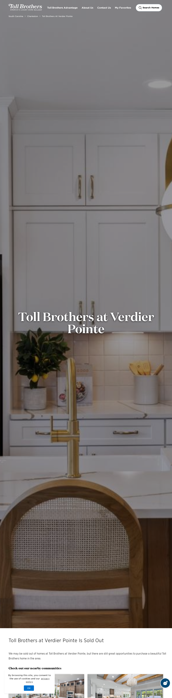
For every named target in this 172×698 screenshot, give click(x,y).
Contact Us (104, 7)
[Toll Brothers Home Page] (25, 9)
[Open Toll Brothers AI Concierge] (165, 683)
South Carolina (16, 16)
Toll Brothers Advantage (62, 7)
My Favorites (123, 7)
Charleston (32, 16)
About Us (87, 7)
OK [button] (29, 688)
